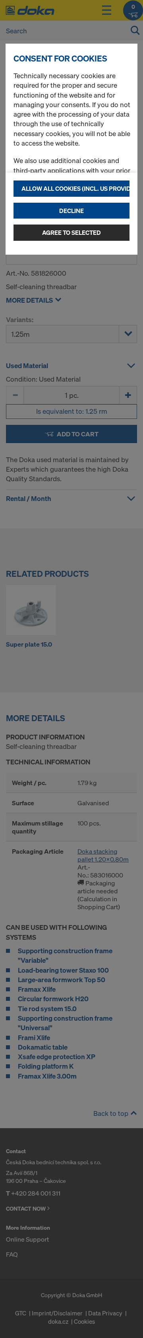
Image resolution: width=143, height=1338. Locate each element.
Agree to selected (71, 232)
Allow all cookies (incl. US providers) (75, 188)
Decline (71, 211)
